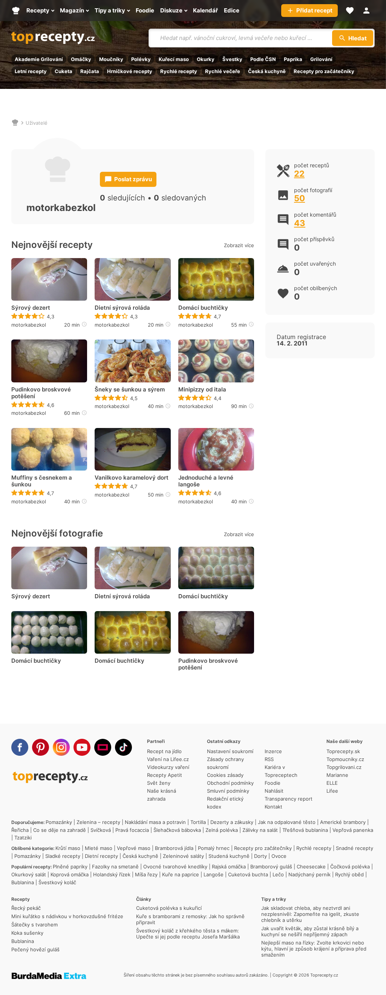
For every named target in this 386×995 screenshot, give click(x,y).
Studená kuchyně (229, 856)
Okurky (205, 59)
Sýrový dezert (30, 307)
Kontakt (273, 807)
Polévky (141, 59)
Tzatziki (23, 838)
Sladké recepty (62, 856)
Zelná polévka (221, 830)
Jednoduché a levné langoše (205, 481)
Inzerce (273, 751)
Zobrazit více (239, 245)
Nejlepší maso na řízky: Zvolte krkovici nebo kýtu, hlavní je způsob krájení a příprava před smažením (313, 949)
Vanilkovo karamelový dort (131, 477)
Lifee (332, 791)
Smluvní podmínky (228, 791)
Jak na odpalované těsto (287, 822)
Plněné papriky (70, 867)
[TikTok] (123, 747)
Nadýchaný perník (309, 874)
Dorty (260, 856)
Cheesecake (311, 867)
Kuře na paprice (180, 874)
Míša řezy (146, 874)
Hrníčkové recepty (129, 71)
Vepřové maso (133, 848)
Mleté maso (98, 848)
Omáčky (81, 59)
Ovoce (278, 856)
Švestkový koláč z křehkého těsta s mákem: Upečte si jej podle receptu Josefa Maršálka (188, 934)
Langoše (214, 874)
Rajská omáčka (229, 867)
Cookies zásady (225, 775)
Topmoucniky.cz (345, 759)
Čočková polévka (350, 867)
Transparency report (288, 799)
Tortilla (198, 822)
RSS (269, 759)
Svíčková (100, 830)
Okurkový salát (28, 874)
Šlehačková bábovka (177, 830)
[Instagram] (61, 747)
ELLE (332, 783)
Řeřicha (20, 830)
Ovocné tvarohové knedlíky (175, 867)
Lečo (278, 874)
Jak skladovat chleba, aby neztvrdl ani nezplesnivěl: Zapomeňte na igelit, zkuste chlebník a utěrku (310, 914)
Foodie (272, 783)
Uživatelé (36, 123)
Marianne (337, 775)
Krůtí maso (67, 848)
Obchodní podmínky (230, 783)
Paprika (293, 59)
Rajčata (89, 71)
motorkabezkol (28, 325)
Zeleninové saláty (183, 856)
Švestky (232, 59)
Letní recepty (31, 71)
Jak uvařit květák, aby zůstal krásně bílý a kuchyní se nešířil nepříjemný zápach (309, 931)
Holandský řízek (111, 874)
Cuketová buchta (248, 874)
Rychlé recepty (178, 71)
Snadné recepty (354, 848)
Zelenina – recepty (98, 822)
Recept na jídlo (164, 751)
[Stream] (102, 747)
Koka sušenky (27, 933)
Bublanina (22, 882)
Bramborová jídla (174, 848)
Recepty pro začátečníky (324, 71)
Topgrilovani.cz (343, 767)
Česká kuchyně (267, 71)
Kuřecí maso (174, 59)
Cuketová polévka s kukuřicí (169, 908)
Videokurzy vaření (168, 767)
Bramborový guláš (271, 867)
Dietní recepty (101, 856)
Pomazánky (59, 822)
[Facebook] (19, 747)
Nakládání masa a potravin (155, 822)
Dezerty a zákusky (231, 822)
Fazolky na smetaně (115, 867)
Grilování (321, 59)
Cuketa (63, 71)
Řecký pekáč (26, 908)
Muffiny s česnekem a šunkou (41, 481)
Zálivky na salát (260, 830)
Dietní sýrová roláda (122, 307)
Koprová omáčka (70, 874)
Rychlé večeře (222, 71)
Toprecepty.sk (343, 751)
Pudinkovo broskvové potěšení (41, 393)
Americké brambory (343, 822)
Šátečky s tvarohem (34, 925)
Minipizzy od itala (202, 389)
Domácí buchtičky (203, 307)
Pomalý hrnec (214, 848)
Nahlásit (274, 791)
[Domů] (15, 123)
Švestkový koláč (57, 882)
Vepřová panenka (352, 830)
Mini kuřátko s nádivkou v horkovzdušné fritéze (67, 916)
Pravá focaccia (132, 830)
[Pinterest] (40, 747)
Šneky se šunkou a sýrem (130, 389)
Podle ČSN (263, 59)
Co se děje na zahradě (59, 830)
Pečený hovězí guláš (35, 949)
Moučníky (111, 59)
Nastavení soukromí (230, 751)
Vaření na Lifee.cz (168, 759)
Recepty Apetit (164, 775)
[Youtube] (82, 747)
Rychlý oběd (349, 874)
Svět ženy (158, 783)
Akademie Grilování (39, 59)
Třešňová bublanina (305, 830)
